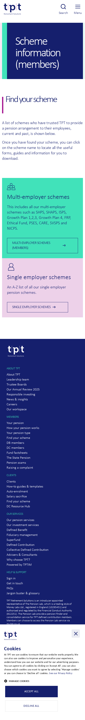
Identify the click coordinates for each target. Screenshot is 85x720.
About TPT (13, 374)
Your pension (15, 423)
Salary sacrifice (17, 496)
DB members (15, 443)
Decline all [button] (31, 706)
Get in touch (15, 583)
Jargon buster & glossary (23, 593)
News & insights (17, 399)
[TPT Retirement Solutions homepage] (17, 364)
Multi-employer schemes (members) (31, 245)
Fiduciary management (22, 535)
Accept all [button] (31, 691)
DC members (15, 448)
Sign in (11, 578)
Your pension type (18, 433)
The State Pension (18, 458)
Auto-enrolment (17, 491)
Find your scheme (18, 438)
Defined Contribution (20, 545)
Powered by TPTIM (19, 564)
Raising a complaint (20, 467)
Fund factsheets (17, 453)
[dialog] (42, 672)
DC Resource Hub (18, 506)
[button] (42, 681)
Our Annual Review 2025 (23, 389)
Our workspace (17, 409)
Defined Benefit (17, 530)
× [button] (75, 633)
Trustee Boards (17, 384)
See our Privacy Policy (60, 673)
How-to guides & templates (25, 486)
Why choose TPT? (18, 560)
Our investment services (23, 525)
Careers (12, 404)
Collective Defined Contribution (27, 550)
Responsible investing (21, 394)
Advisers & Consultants (22, 555)
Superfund (13, 540)
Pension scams (16, 462)
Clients (11, 481)
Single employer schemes (31, 307)
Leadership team (18, 379)
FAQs (10, 588)
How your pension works (23, 428)
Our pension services (20, 520)
